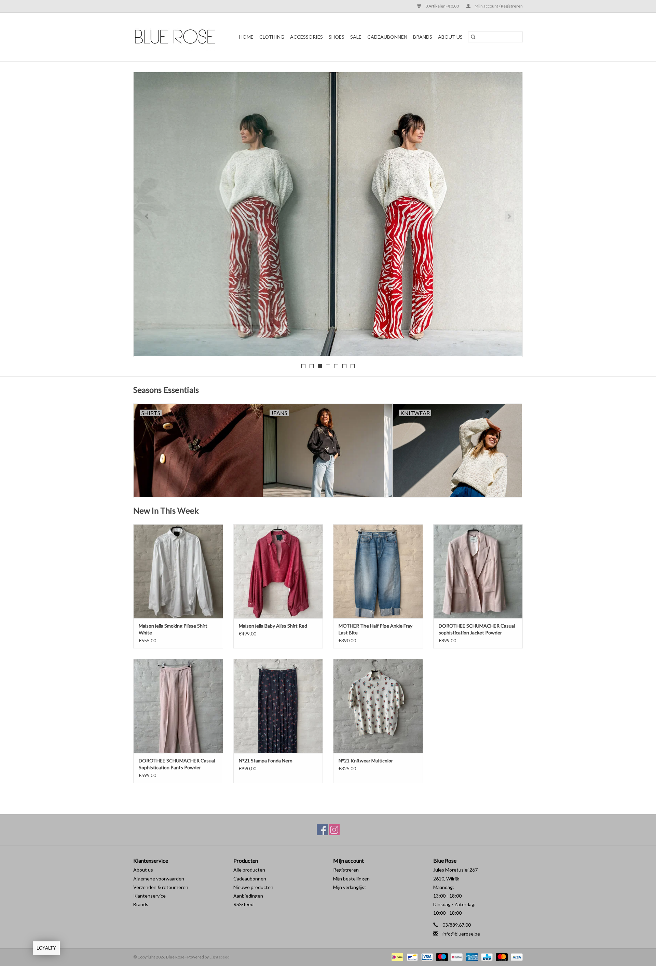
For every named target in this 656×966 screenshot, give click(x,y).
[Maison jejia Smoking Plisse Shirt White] (178, 571)
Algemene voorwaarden (158, 878)
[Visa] (515, 956)
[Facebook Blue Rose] (322, 829)
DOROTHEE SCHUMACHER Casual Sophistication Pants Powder (177, 764)
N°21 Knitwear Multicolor (366, 760)
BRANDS (422, 37)
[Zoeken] (473, 36)
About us (143, 870)
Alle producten (249, 870)
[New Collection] (328, 214)
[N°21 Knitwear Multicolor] (378, 706)
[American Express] (470, 956)
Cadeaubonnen (387, 37)
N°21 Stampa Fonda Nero (265, 760)
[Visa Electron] (426, 956)
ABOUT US (450, 37)
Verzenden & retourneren (160, 887)
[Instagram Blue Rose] (334, 829)
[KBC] (486, 956)
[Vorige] (146, 216)
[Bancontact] (411, 956)
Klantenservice (149, 896)
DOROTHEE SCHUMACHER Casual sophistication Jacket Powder (477, 629)
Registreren (346, 870)
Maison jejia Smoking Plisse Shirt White (173, 629)
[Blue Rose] (177, 37)
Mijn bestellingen (351, 878)
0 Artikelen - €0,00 (442, 6)
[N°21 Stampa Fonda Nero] (278, 706)
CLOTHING (271, 37)
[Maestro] (441, 956)
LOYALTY (46, 948)
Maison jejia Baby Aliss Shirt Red (273, 626)
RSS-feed (243, 904)
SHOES (336, 37)
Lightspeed (219, 956)
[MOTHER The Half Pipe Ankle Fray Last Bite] (378, 571)
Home (246, 37)
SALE (355, 37)
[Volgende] (509, 216)
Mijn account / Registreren (498, 6)
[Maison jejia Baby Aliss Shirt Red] (278, 571)
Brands (140, 904)
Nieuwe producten (253, 887)
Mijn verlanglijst (349, 887)
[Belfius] (456, 956)
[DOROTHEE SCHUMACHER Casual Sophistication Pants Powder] (178, 706)
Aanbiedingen (248, 896)
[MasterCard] (500, 956)
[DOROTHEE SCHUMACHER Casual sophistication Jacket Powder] (478, 571)
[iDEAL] (396, 956)
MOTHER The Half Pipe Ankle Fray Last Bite (375, 629)
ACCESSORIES (306, 37)
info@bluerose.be (461, 934)
